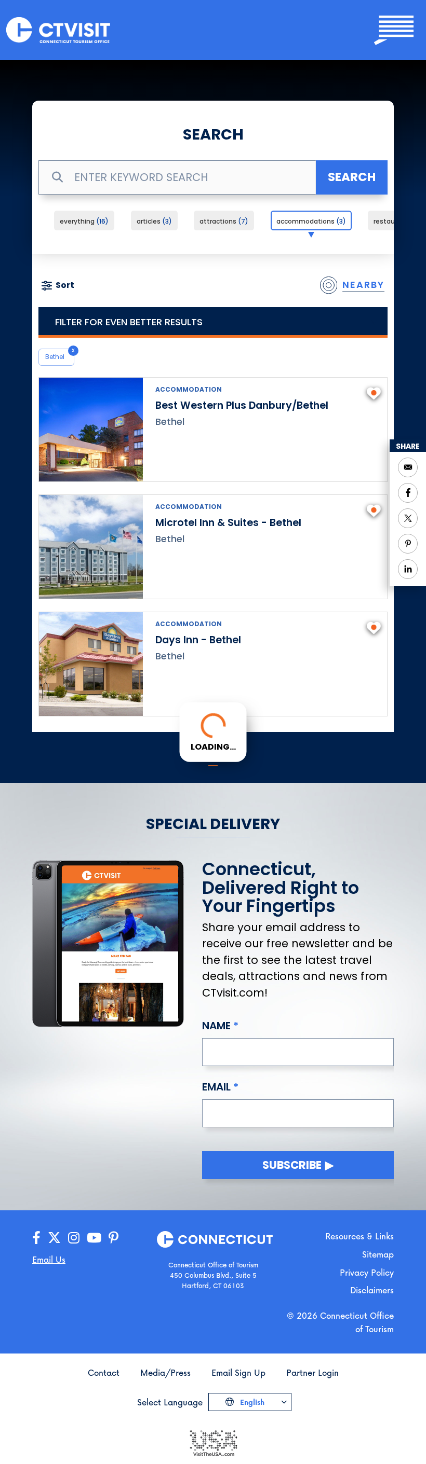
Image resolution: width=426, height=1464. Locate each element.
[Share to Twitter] (408, 518)
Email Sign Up (238, 1372)
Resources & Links (359, 1236)
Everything (82, 221)
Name (216, 1025)
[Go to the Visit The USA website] (213, 1442)
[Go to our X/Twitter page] (54, 1238)
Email (216, 1087)
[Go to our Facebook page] (36, 1238)
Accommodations (309, 221)
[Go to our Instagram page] (73, 1238)
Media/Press (165, 1372)
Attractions (222, 221)
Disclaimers (372, 1289)
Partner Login (312, 1372)
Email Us (48, 1259)
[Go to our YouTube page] (94, 1238)
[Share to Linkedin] (408, 569)
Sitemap (378, 1254)
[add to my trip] (374, 392)
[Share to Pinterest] (408, 544)
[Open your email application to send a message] (408, 467)
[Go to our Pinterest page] (113, 1238)
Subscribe (292, 1164)
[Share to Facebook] (408, 493)
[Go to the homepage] (58, 29)
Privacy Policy (367, 1272)
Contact (103, 1372)
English (251, 1402)
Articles (153, 221)
